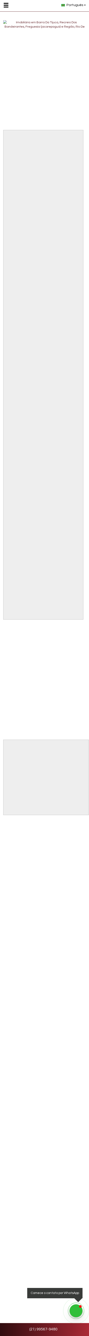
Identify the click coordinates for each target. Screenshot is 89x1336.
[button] (8, 5)
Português (75, 5)
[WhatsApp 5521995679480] (76, 1310)
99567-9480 (43, 1329)
